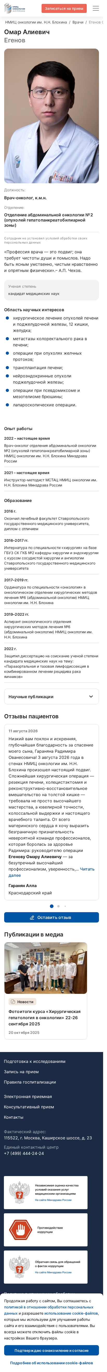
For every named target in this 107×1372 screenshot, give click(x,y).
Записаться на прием (64, 8)
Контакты (13, 1117)
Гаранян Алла (23, 885)
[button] (52, 906)
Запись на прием (21, 1071)
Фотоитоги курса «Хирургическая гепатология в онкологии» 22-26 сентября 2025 (45, 1017)
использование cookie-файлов (71, 1313)
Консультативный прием (29, 1106)
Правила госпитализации (30, 1082)
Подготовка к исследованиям (34, 1061)
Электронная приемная (28, 1096)
